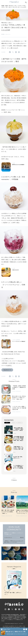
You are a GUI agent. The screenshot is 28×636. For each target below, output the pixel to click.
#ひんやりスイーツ (7, 369)
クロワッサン (16, 626)
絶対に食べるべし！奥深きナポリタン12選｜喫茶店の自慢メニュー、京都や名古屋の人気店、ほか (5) (16, 631)
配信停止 (22, 537)
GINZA (20, 626)
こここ (22, 627)
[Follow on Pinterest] (15, 609)
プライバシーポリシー (17, 540)
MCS (24, 627)
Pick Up (14, 492)
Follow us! (14, 557)
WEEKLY (13, 422)
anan (4, 626)
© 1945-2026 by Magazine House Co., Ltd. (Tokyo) (14, 623)
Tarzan (11, 627)
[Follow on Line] (19, 609)
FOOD (6, 5)
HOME (2, 5)
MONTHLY (20, 422)
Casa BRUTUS (11, 626)
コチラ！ (22, 360)
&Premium (8, 627)
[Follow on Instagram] (5, 609)
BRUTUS (6, 626)
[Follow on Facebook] (9, 609)
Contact (2, 620)
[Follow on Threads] (22, 609)
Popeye (4, 627)
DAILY (7, 422)
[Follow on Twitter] (12, 609)
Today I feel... (7, 629)
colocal (14, 627)
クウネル (23, 626)
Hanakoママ (18, 627)
